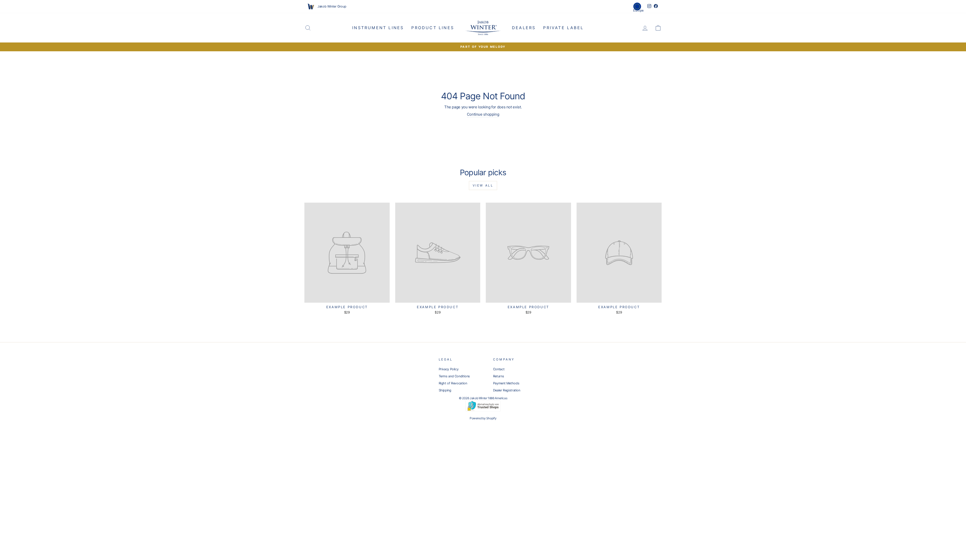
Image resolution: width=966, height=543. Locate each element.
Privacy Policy (449, 369)
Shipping (445, 390)
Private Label (563, 27)
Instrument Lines (378, 27)
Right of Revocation (453, 383)
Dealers (524, 27)
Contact (498, 369)
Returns (498, 376)
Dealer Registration (506, 390)
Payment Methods (506, 383)
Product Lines (432, 27)
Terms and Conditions (454, 376)
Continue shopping (483, 114)
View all (483, 185)
